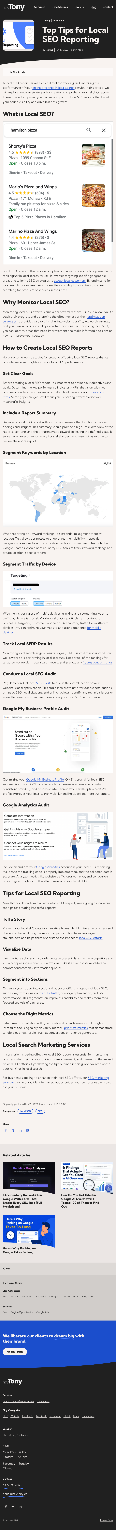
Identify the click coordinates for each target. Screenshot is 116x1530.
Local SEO (58, 20)
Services (39, 7)
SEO (40, 1111)
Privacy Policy (106, 1520)
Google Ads (87, 1296)
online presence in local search (53, 87)
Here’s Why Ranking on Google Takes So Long (19, 1250)
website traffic (49, 993)
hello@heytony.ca (15, 1494)
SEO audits (43, 683)
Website (14, 1296)
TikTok (66, 1296)
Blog (93, 7)
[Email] (27, 1130)
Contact (108, 7)
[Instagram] (13, 1506)
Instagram (54, 1296)
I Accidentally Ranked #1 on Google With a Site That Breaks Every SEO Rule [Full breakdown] (22, 1200)
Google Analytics (48, 867)
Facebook (41, 1296)
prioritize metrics (76, 1028)
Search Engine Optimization (18, 1312)
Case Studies (59, 7)
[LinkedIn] (20, 1130)
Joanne (49, 49)
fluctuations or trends (97, 662)
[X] (13, 1130)
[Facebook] (6, 1130)
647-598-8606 (13, 1485)
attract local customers (70, 280)
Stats (75, 1296)
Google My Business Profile (45, 779)
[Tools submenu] (83, 7)
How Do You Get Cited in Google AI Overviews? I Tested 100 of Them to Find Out (80, 1200)
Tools (77, 7)
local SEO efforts (91, 938)
